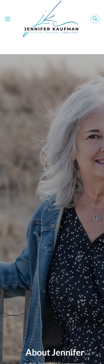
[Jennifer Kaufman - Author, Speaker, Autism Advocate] (50, 18)
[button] (7, 19)
